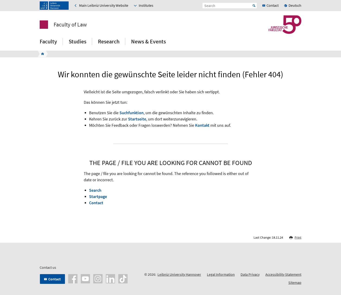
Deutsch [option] (295, 5)
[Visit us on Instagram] (98, 278)
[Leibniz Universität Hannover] (54, 5)
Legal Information (221, 274)
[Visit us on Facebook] (73, 278)
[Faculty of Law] (41, 54)
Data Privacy (250, 274)
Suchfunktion (131, 112)
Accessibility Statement (283, 274)
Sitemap (294, 282)
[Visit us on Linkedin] (110, 278)
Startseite (137, 119)
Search (95, 190)
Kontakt (202, 125)
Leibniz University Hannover (179, 274)
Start (254, 5)
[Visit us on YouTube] (85, 278)
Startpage (98, 196)
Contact (96, 202)
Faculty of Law (70, 24)
